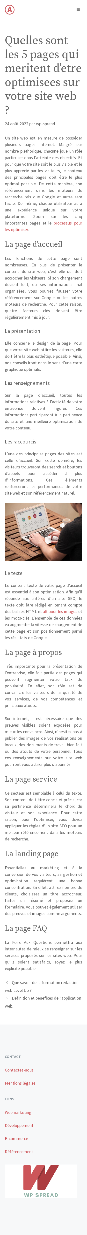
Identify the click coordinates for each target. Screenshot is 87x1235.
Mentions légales (20, 1083)
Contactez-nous (19, 1070)
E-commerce (16, 1138)
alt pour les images (60, 611)
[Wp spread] (9, 9)
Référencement (19, 1151)
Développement (19, 1125)
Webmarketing (18, 1112)
